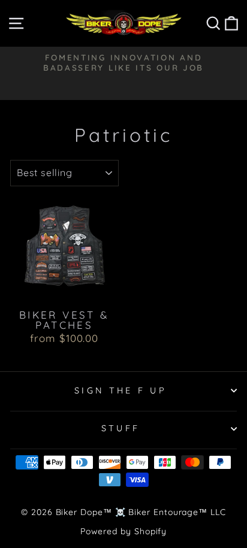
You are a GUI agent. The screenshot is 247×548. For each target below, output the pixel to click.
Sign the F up (120, 390)
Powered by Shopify (123, 531)
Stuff (120, 428)
